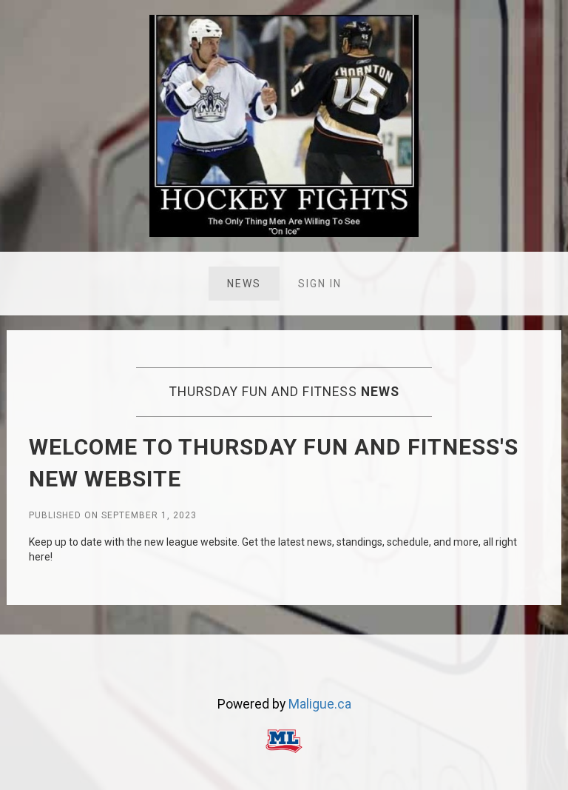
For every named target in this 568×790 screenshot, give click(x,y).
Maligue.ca (319, 704)
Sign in (320, 283)
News (244, 283)
